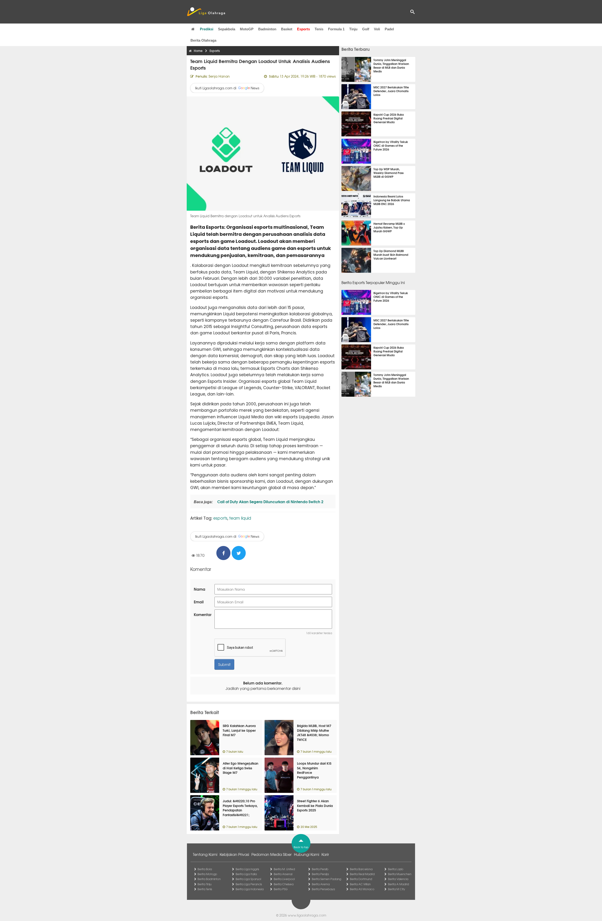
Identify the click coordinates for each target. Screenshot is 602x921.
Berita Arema (321, 884)
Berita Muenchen (399, 874)
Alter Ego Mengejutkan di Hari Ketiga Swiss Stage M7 (240, 768)
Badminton (267, 29)
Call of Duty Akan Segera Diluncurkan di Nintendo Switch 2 (269, 501)
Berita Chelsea (283, 884)
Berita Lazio (395, 869)
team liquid (240, 518)
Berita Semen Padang (326, 879)
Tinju (353, 29)
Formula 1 (336, 29)
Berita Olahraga (203, 40)
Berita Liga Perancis (249, 884)
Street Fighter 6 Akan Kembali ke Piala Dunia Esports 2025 (315, 805)
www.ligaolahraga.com (307, 915)
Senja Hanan (219, 76)
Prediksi (206, 29)
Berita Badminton (209, 879)
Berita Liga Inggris (247, 869)
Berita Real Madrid (362, 874)
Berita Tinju (204, 884)
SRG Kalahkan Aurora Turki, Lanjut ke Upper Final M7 (239, 730)
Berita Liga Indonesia (250, 889)
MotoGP (246, 29)
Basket (286, 29)
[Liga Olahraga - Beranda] (206, 11)
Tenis (319, 29)
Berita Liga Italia (246, 874)
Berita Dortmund (361, 879)
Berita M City (396, 889)
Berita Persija (320, 874)
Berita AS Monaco (362, 889)
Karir (325, 854)
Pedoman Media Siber (271, 854)
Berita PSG (281, 889)
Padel (389, 29)
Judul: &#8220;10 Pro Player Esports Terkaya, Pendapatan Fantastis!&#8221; (240, 807)
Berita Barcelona (361, 869)
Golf (365, 29)
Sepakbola (226, 29)
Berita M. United (284, 869)
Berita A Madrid (398, 884)
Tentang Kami (205, 854)
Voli (377, 29)
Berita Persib (320, 869)
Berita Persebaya (323, 889)
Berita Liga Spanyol (248, 879)
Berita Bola (205, 869)
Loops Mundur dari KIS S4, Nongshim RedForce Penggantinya (314, 770)
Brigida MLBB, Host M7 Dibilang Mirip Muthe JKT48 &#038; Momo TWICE (314, 732)
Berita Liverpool (284, 879)
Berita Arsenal (283, 874)
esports (220, 518)
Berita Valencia (398, 879)
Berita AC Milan (360, 884)
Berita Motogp (207, 874)
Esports (303, 29)
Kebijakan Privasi (234, 854)
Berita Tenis (205, 889)
